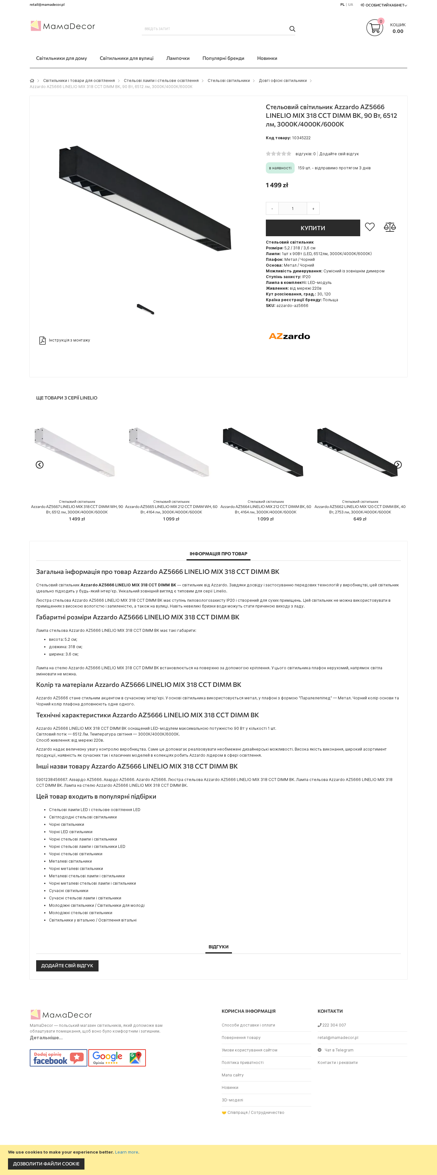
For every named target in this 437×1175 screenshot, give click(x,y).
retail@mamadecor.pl (338, 1037)
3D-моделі (232, 1100)
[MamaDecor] (63, 27)
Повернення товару (241, 1037)
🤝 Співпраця (235, 1112)
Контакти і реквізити (338, 1062)
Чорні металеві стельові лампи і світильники (92, 883)
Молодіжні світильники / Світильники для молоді (97, 905)
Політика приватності (243, 1062)
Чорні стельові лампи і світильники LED (87, 846)
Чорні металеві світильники (76, 868)
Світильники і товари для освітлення (79, 80)
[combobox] (218, 28)
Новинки (230, 1087)
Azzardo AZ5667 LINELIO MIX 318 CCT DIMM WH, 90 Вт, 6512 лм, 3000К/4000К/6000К (77, 507)
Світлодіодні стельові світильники (83, 817)
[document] (219, 1160)
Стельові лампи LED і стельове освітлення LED (94, 809)
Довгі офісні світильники (283, 80)
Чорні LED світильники (70, 831)
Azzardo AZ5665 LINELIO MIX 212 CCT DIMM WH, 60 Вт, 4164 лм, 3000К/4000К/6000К (171, 507)
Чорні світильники (66, 824)
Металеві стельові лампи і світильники (87, 875)
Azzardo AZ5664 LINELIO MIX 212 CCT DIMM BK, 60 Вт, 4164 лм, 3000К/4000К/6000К (265, 507)
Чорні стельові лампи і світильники (83, 839)
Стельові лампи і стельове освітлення (161, 80)
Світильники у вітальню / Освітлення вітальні (93, 920)
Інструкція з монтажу (69, 340)
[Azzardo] (290, 358)
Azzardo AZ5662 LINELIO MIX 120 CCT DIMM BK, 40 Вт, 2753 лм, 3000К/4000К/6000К (360, 507)
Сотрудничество (267, 1112)
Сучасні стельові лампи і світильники (85, 898)
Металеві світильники (70, 861)
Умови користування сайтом (249, 1050)
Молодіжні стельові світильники (80, 912)
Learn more (126, 1152)
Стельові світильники (229, 80)
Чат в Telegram (339, 1050)
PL (342, 4)
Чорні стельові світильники (75, 853)
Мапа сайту (233, 1075)
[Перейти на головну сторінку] (32, 80)
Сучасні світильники (68, 890)
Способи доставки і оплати (248, 1025)
